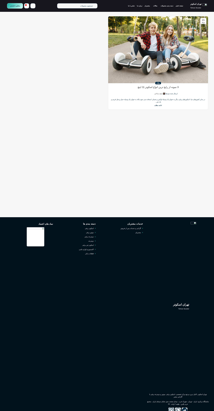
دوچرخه (91, 241)
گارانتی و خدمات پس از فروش (131, 228)
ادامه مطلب (158, 105)
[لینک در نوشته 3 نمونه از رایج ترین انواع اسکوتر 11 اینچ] (158, 49)
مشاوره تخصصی (15, 6)
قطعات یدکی (89, 253)
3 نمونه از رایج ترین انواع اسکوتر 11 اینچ (158, 87)
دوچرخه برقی (89, 237)
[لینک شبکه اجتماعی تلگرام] (140, 92)
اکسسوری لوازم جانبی (86, 249)
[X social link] (148, 92)
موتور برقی (90, 232)
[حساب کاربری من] (33, 6)
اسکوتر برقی (89, 228)
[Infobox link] (198, 6)
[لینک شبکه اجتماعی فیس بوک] (151, 92)
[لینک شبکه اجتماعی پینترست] (146, 92)
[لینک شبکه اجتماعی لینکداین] (143, 92)
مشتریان (138, 232)
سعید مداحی (158, 93)
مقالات (158, 83)
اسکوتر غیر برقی (88, 245)
